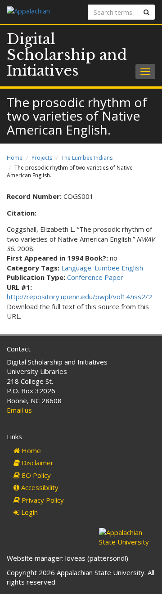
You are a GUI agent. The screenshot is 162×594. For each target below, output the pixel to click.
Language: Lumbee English (102, 267)
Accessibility (38, 487)
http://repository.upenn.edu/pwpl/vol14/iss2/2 (79, 296)
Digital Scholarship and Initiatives (67, 55)
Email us (19, 409)
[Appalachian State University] (40, 12)
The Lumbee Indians (86, 158)
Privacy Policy (42, 499)
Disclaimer (37, 462)
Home (14, 158)
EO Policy (35, 475)
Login (28, 512)
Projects (42, 158)
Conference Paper (95, 277)
